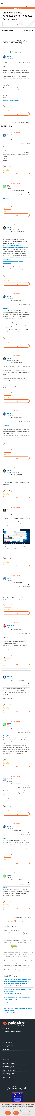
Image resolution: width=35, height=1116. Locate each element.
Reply (16, 114)
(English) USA (30, 5)
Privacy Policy (26, 1108)
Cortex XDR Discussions (10, 985)
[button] (8, 1113)
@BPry (5, 838)
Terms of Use (7, 1049)
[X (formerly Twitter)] (9, 1088)
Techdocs (6, 1077)
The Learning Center (10, 1070)
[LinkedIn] (20, 1088)
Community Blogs (8, 1063)
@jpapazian (6, 198)
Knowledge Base (8, 1074)
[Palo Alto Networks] (17, 1023)
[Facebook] (25, 1088)
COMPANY (6, 1028)
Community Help (8, 1067)
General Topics (8, 30)
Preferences (25, 1113)
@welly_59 (6, 736)
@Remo (5, 887)
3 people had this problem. (11, 100)
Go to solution (16, 52)
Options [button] (28, 30)
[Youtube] (14, 1088)
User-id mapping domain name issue (14, 1002)
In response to (17, 139)
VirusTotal (7, 1012)
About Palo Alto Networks (11, 1032)
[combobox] (10, 24)
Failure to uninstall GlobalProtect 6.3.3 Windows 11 (18, 997)
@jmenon (5, 308)
